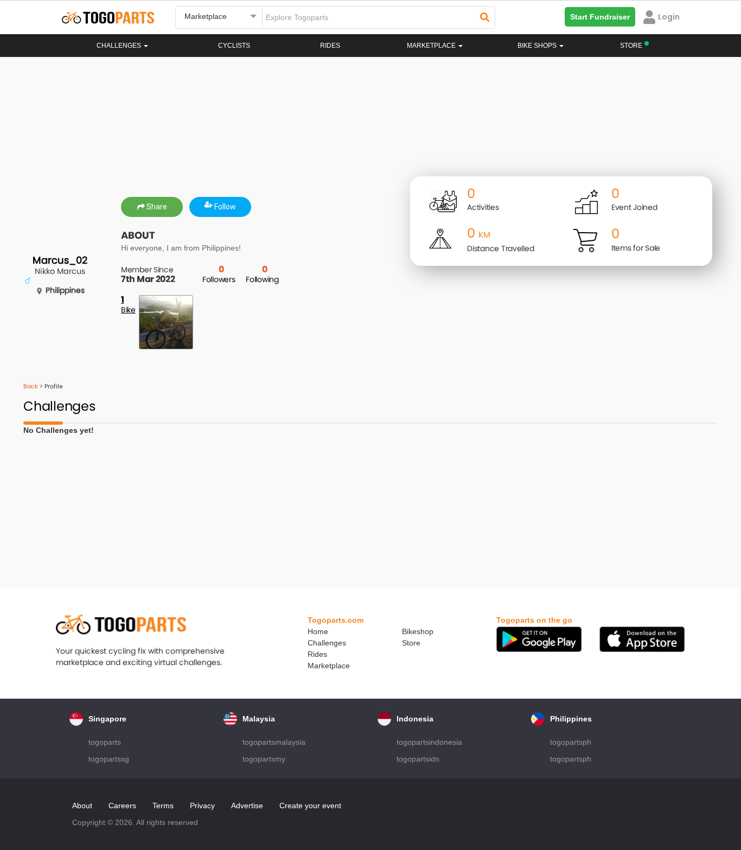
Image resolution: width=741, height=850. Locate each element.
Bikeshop (417, 631)
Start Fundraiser (600, 16)
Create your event (310, 805)
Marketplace (329, 665)
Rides (330, 45)
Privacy (202, 805)
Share (156, 206)
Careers (122, 805)
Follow (224, 206)
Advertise (247, 805)
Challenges (120, 45)
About (82, 805)
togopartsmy (263, 759)
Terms (163, 805)
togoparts (104, 742)
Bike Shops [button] (538, 45)
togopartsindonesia (429, 742)
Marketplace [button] (432, 45)
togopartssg (108, 759)
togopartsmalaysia (273, 742)
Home (318, 631)
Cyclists (234, 45)
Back (30, 386)
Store (411, 642)
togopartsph (570, 742)
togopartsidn (418, 759)
